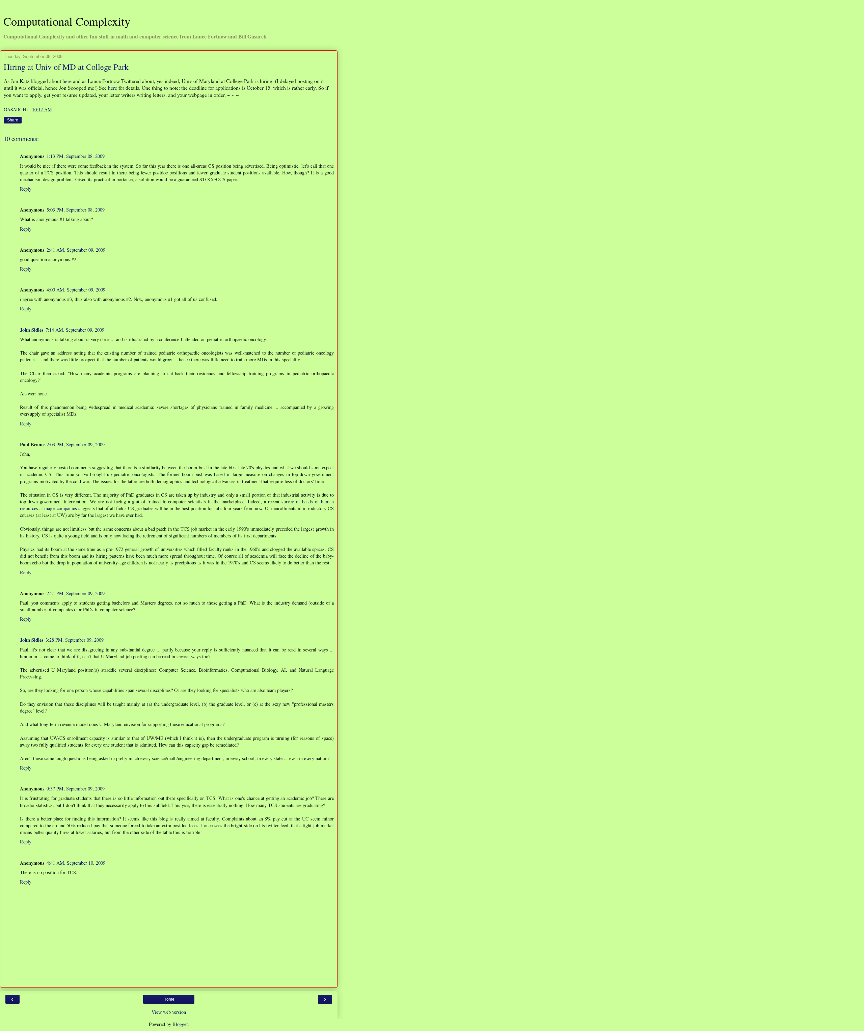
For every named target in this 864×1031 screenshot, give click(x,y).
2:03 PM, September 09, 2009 (76, 444)
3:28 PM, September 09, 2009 (75, 640)
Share (12, 120)
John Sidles (32, 329)
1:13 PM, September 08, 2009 (76, 156)
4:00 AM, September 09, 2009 (76, 289)
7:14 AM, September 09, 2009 (75, 330)
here (67, 80)
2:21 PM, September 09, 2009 (76, 593)
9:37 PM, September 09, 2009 (76, 788)
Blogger (180, 1024)
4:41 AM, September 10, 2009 (76, 863)
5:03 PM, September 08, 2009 (76, 209)
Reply (25, 189)
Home (168, 999)
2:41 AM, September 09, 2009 (76, 250)
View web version (169, 1012)
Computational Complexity (66, 21)
